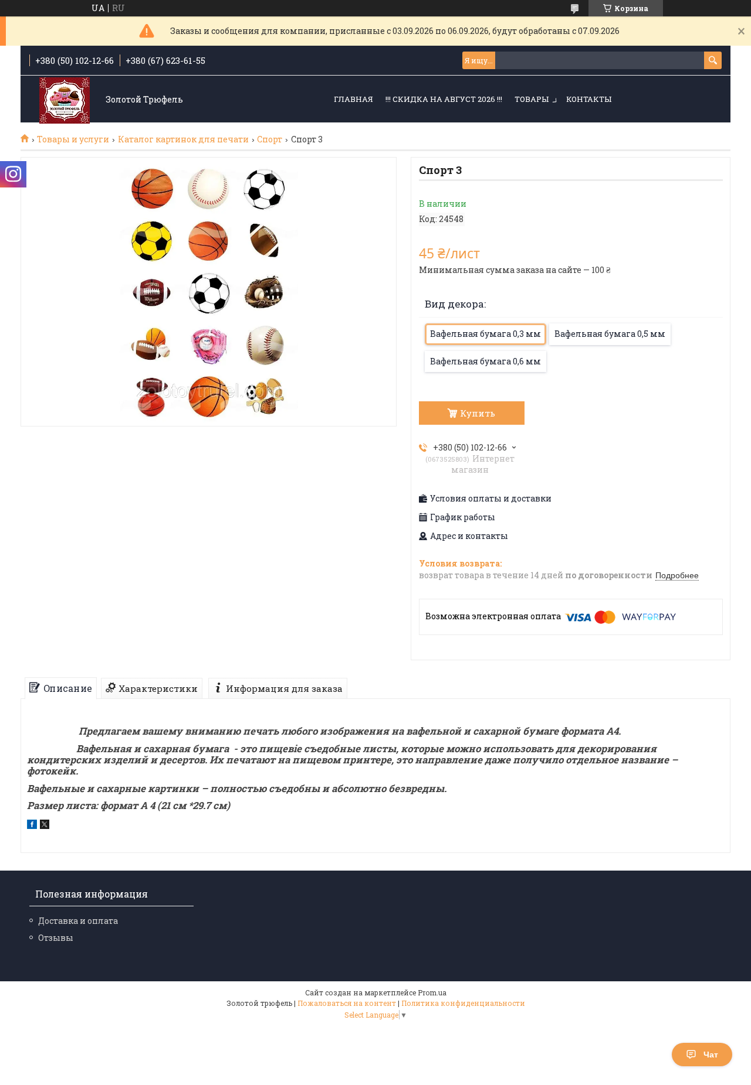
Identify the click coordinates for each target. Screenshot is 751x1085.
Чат (710, 1054)
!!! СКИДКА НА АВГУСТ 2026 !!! (443, 99)
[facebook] (32, 825)
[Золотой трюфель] (64, 100)
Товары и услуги (73, 139)
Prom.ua (432, 992)
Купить (477, 413)
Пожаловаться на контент (346, 1003)
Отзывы (55, 937)
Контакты (588, 99)
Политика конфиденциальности (463, 1003)
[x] (44, 825)
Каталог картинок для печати (183, 139)
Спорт (269, 139)
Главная (353, 99)
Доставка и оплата (78, 920)
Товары (532, 99)
